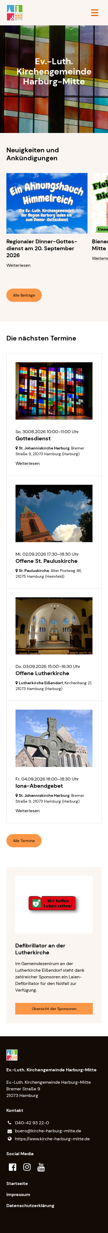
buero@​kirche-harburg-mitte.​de (48, 1131)
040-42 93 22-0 (32, 1123)
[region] (54, 225)
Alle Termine (24, 840)
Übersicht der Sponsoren (54, 1008)
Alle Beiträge (24, 295)
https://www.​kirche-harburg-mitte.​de (52, 1139)
